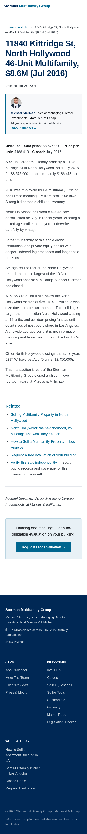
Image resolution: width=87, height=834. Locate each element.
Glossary (53, 707)
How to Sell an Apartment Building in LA (21, 755)
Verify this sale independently (34, 462)
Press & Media (16, 692)
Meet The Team (17, 678)
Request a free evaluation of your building (43, 455)
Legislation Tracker (61, 722)
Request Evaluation (20, 788)
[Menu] (80, 6)
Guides (52, 678)
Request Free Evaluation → (43, 547)
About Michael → (24, 128)
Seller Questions (59, 685)
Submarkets (56, 700)
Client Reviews (16, 685)
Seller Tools (56, 692)
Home (9, 27)
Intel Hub (23, 27)
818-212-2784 (14, 642)
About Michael (16, 670)
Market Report (57, 714)
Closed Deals (15, 781)
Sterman (27, 6)
